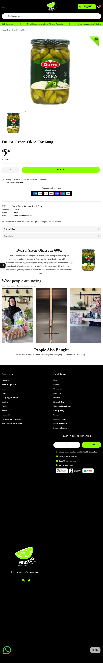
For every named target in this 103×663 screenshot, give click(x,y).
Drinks (4, 406)
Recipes (56, 385)
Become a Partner (60, 428)
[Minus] (5, 170)
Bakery (4, 393)
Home (4, 30)
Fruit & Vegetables (9, 385)
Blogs (55, 380)
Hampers (5, 380)
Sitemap (56, 415)
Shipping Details (59, 419)
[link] (88, 260)
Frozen (4, 411)
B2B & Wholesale (60, 424)
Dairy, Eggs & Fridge (10, 398)
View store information (14, 182)
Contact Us (57, 389)
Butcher (5, 402)
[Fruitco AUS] (51, 6)
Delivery (56, 398)
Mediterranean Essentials (22, 215)
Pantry (4, 389)
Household (6, 415)
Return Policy (58, 402)
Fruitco (15, 212)
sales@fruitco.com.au (68, 457)
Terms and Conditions (61, 406)
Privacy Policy (58, 411)
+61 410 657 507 (66, 466)
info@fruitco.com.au (67, 461)
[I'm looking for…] (97, 16)
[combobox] (51, 16)
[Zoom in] (96, 39)
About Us (57, 393)
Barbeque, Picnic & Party (12, 419)
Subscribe (91, 445)
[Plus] (16, 170)
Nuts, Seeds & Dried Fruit (12, 424)
